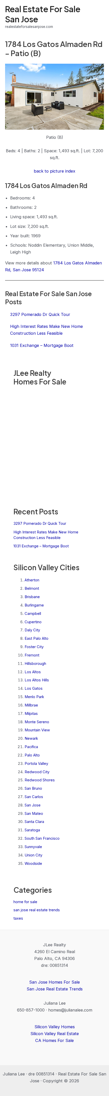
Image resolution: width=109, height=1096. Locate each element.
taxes (18, 918)
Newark (31, 738)
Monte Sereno (37, 722)
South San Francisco (42, 838)
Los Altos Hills (37, 680)
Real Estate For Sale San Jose (42, 14)
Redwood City (37, 772)
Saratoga (32, 830)
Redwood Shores (40, 780)
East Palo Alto (36, 638)
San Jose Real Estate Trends (55, 988)
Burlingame (34, 605)
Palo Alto (32, 755)
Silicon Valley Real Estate (54, 1033)
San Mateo (34, 813)
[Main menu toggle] (98, 17)
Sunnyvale (33, 847)
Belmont (32, 588)
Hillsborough (35, 663)
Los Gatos (34, 688)
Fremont (32, 655)
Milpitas (31, 713)
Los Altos (33, 672)
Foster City (34, 647)
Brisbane (32, 597)
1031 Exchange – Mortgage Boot (41, 546)
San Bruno (33, 788)
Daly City (32, 630)
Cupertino (33, 622)
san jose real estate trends (36, 910)
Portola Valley (36, 763)
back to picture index (54, 171)
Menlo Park (34, 697)
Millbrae (31, 705)
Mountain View (37, 730)
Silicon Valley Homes (54, 1026)
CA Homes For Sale (54, 1040)
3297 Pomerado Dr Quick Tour (39, 523)
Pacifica (31, 747)
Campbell (33, 613)
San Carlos (34, 797)
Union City (33, 855)
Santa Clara (34, 821)
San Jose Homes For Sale (54, 982)
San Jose (33, 805)
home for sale (25, 902)
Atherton (32, 580)
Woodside (33, 863)
